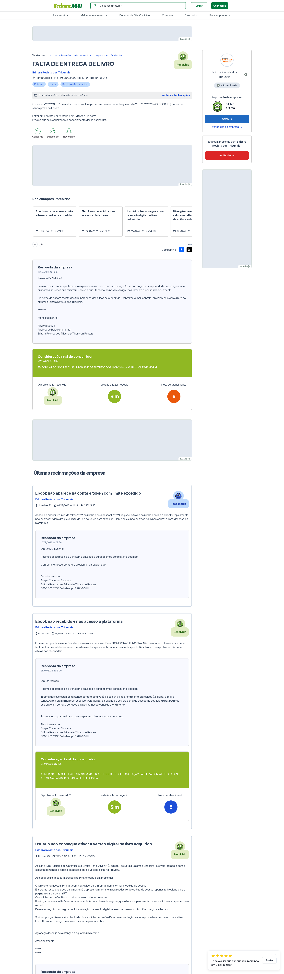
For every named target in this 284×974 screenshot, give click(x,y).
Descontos (191, 15)
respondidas (101, 55)
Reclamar (229, 155)
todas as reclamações (60, 55)
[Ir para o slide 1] (188, 244)
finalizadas (116, 55)
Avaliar (269, 960)
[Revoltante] (69, 131)
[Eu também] (53, 131)
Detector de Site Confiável (134, 15)
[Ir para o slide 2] (191, 244)
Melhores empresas (92, 15)
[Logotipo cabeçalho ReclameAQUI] (68, 6)
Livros (53, 84)
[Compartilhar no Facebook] (181, 249)
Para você (59, 15)
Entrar (199, 5)
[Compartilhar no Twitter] (189, 249)
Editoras (39, 84)
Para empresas (218, 15)
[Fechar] (275, 955)
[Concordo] (38, 131)
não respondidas (83, 55)
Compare (167, 15)
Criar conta (219, 5)
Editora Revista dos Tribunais (51, 72)
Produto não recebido (75, 84)
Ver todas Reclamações (176, 95)
